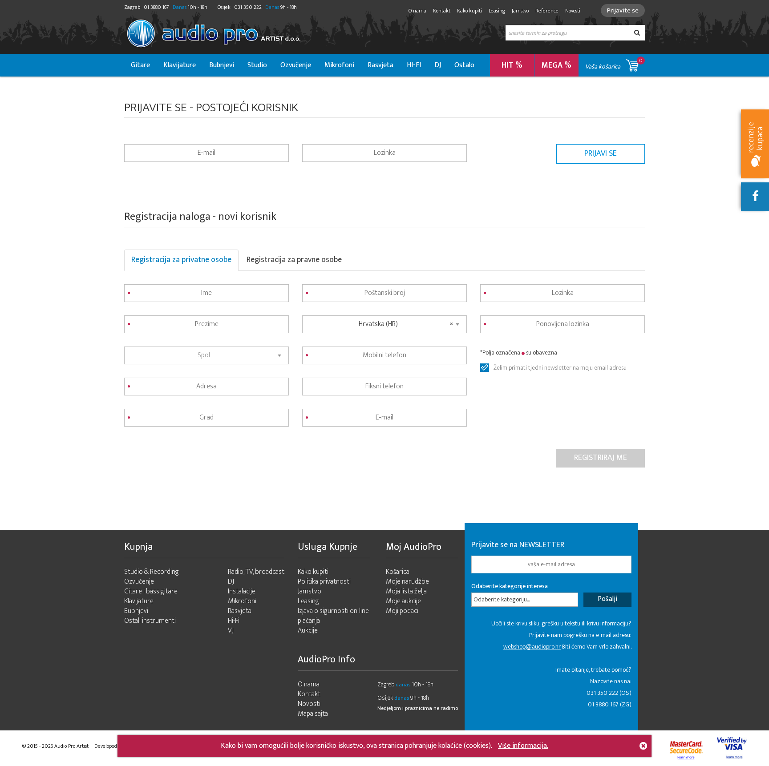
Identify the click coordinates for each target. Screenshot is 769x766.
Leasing (497, 10)
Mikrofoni (339, 65)
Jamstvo (520, 10)
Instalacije (241, 591)
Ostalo (464, 65)
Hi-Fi (233, 621)
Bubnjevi (221, 65)
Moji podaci (402, 611)
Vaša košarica (614, 64)
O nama (417, 10)
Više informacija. (523, 746)
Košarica (397, 572)
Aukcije (308, 631)
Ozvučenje (295, 65)
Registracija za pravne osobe (294, 259)
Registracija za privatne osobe (181, 259)
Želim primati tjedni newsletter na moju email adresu (560, 367)
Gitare (140, 65)
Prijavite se (623, 10)
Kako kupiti (469, 10)
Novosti (572, 10)
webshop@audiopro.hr (532, 646)
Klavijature (179, 65)
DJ (437, 65)
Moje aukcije (403, 601)
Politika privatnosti (324, 582)
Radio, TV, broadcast (256, 572)
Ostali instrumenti (150, 621)
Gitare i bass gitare (151, 591)
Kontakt (441, 10)
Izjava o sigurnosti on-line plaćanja (333, 616)
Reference (547, 10)
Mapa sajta (313, 714)
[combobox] (206, 355)
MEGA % (556, 65)
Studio (257, 65)
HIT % (512, 65)
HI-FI (414, 65)
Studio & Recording (151, 572)
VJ (231, 631)
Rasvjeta (380, 65)
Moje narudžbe (407, 582)
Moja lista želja (406, 591)
